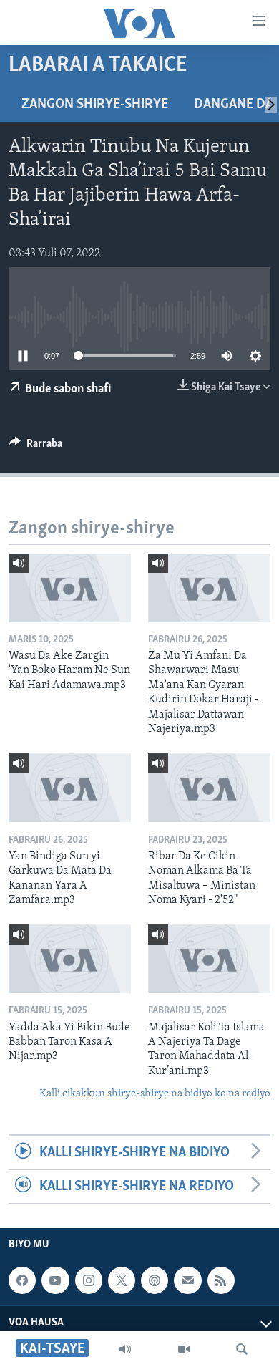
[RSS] (221, 1280)
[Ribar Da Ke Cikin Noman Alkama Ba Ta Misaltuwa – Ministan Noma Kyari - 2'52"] (209, 787)
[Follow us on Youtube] (55, 1280)
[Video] (183, 1349)
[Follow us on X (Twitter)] (121, 1280)
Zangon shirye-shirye (94, 104)
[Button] (35, 446)
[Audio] (125, 1349)
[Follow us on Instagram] (88, 1280)
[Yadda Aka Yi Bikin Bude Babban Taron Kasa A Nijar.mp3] (70, 958)
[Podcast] (154, 1280)
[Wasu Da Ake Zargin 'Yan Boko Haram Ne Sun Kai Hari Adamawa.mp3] (70, 588)
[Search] (241, 1349)
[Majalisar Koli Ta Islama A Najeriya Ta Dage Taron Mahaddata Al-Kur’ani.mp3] (209, 958)
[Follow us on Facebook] (22, 1280)
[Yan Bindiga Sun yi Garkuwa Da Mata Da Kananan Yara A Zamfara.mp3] (70, 787)
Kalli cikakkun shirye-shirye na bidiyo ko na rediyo (154, 1093)
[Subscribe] (187, 1280)
